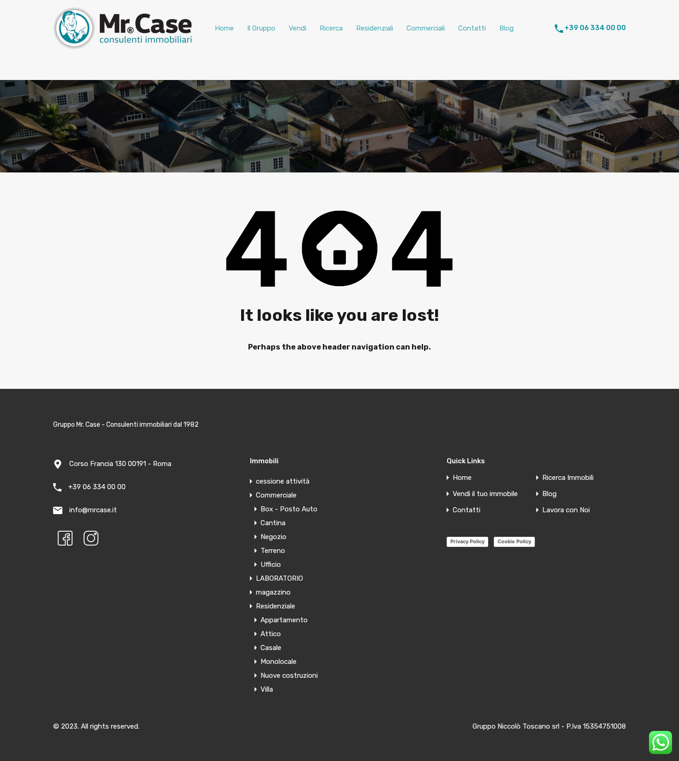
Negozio (273, 537)
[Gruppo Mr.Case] (122, 45)
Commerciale (276, 495)
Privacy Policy (467, 541)
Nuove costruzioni (289, 675)
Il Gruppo (261, 28)
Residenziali (374, 28)
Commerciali (425, 28)
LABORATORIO (279, 578)
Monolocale (279, 661)
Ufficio (271, 564)
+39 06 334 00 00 (595, 28)
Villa (267, 689)
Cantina (273, 523)
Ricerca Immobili (568, 477)
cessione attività (282, 481)
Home (224, 28)
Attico (271, 634)
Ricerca (331, 28)
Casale (271, 648)
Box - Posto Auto (289, 509)
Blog (506, 28)
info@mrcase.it (93, 510)
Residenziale (275, 606)
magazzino (273, 592)
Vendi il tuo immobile (485, 494)
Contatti (472, 28)
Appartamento (284, 620)
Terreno (273, 550)
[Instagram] (91, 538)
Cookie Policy (514, 541)
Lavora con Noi (566, 510)
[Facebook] (65, 538)
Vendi (297, 28)
